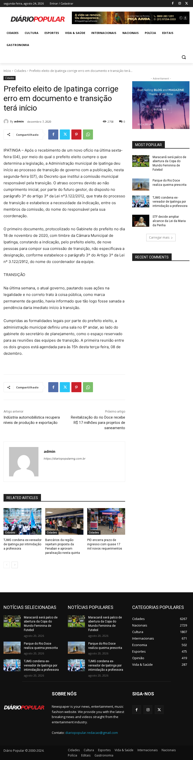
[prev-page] (7, 565)
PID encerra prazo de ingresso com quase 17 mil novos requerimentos (104, 544)
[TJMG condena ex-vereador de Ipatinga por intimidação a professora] (22, 521)
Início (7, 71)
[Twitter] (186, 4)
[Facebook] (173, 4)
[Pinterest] (76, 134)
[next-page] (15, 565)
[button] (183, 57)
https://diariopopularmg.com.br (64, 458)
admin (19, 121)
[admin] (7, 121)
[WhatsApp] (88, 134)
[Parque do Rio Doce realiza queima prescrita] (140, 184)
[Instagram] (179, 4)
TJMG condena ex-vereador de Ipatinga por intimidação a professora (22, 544)
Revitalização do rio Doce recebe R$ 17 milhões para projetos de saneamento (98, 422)
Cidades (20, 71)
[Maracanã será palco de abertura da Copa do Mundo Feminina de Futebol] (140, 161)
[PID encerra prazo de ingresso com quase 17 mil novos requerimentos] (106, 521)
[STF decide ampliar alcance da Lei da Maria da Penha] (140, 221)
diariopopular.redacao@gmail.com (91, 732)
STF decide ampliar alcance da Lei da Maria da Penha (169, 221)
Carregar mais (159, 237)
